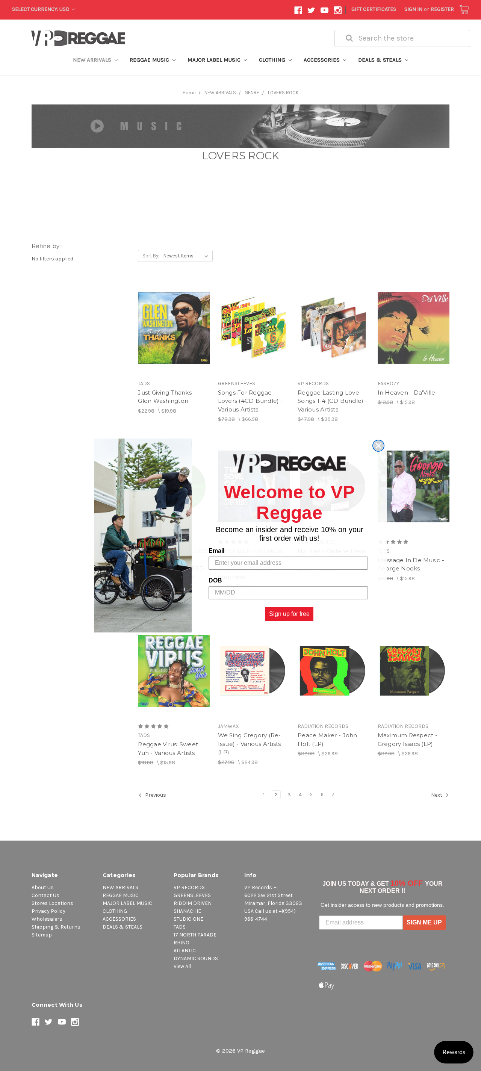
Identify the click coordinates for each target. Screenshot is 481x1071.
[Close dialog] (378, 445)
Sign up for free (289, 614)
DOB (215, 580)
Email (216, 551)
